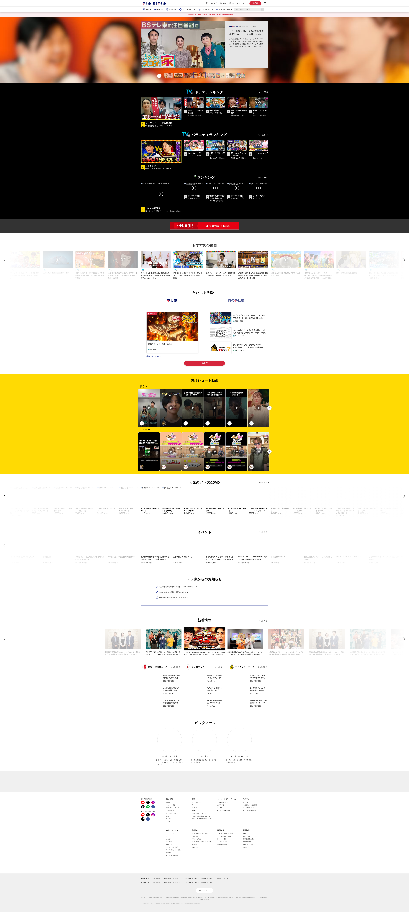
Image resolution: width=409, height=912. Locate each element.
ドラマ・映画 (170, 810)
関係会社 (194, 844)
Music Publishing (248, 844)
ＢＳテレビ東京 (196, 839)
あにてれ (168, 839)
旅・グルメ (169, 818)
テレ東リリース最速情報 (250, 805)
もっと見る (262, 92)
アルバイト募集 (221, 839)
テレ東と (245, 847)
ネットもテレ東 (196, 802)
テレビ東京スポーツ (248, 808)
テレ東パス (169, 841)
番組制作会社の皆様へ (249, 839)
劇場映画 (168, 852)
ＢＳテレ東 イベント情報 (173, 850)
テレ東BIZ (194, 808)
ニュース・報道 (170, 805)
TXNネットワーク (197, 847)
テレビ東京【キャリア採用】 (225, 833)
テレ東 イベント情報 (172, 847)
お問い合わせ (156, 878)
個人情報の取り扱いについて (172, 878)
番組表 (204, 363)
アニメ (168, 816)
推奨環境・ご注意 (221, 878)
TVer (193, 805)
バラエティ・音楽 (171, 813)
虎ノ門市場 (220, 805)
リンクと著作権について (191, 878)
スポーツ (168, 821)
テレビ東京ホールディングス (200, 833)
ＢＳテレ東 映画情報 (172, 855)
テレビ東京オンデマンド (199, 813)
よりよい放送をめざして (250, 836)
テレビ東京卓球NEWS (249, 810)
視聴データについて (207, 878)
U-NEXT (194, 810)
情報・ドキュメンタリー (173, 808)
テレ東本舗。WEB (222, 802)
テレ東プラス (247, 802)
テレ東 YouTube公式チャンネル (201, 816)
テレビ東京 (195, 836)
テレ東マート (221, 808)
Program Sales (247, 841)
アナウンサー (170, 833)
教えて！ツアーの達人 (223, 810)
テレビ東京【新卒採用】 (224, 836)
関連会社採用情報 (222, 844)
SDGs (244, 833)
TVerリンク (169, 844)
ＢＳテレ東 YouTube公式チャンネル (202, 818)
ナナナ (168, 836)
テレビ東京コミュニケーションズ (201, 841)
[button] (147, 9)
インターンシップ (222, 841)
